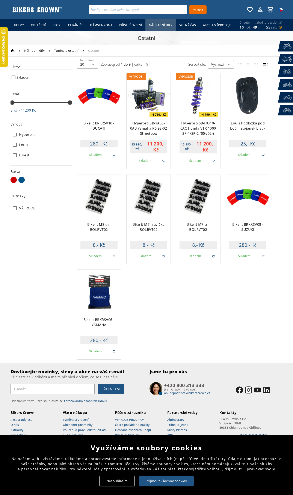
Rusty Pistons (177, 430)
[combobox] (87, 64)
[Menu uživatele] (260, 10)
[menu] (122, 25)
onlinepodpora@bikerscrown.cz (187, 393)
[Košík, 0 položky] (270, 10)
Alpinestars (175, 420)
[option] (41, 134)
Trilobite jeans (177, 425)
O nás (15, 425)
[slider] (12, 102)
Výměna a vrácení (76, 420)
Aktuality (17, 430)
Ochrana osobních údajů (133, 430)
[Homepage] (13, 50)
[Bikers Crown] (37, 10)
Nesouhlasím (117, 481)
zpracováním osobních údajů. (86, 401)
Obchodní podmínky (78, 425)
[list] (41, 208)
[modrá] (21, 180)
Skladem (23, 77)
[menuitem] (19, 25)
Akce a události (22, 420)
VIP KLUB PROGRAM (129, 420)
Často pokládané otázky (132, 425)
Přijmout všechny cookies (166, 481)
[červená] (14, 180)
